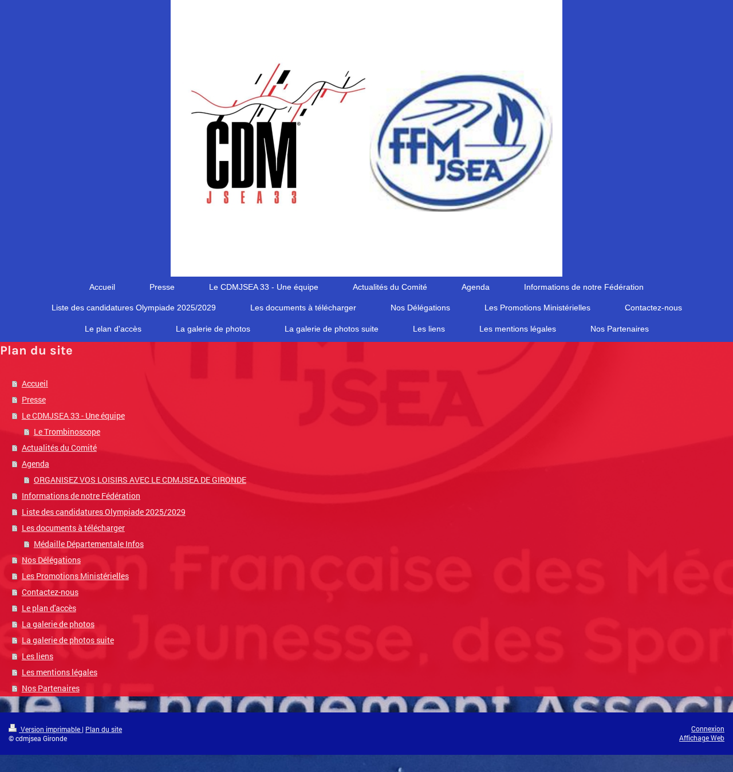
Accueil (35, 383)
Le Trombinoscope (67, 431)
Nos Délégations (51, 559)
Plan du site (103, 729)
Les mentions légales (59, 672)
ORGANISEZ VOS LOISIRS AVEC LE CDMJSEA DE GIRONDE (140, 479)
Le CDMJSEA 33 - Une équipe (73, 415)
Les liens (37, 656)
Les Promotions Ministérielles (75, 575)
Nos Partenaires (51, 688)
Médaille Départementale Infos (89, 543)
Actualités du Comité (59, 447)
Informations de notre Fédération (81, 495)
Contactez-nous (50, 591)
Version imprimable (50, 729)
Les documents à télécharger (73, 527)
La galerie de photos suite (68, 640)
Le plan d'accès (49, 607)
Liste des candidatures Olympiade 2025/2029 (104, 511)
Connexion (707, 728)
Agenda (35, 463)
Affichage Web (701, 737)
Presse (34, 399)
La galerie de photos (58, 624)
